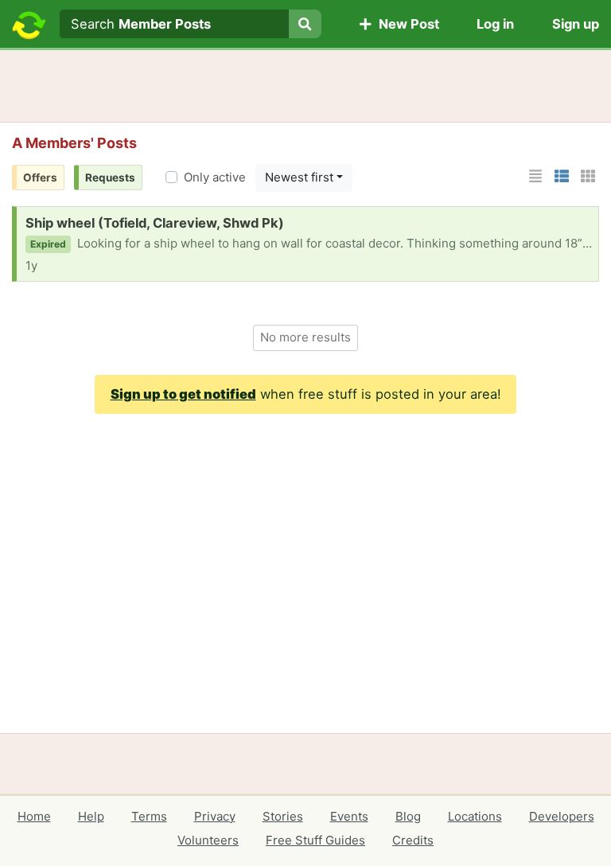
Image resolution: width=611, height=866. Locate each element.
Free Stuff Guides (315, 840)
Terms (149, 816)
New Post (405, 24)
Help (91, 816)
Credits (413, 840)
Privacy (214, 816)
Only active (215, 177)
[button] (535, 176)
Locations (475, 816)
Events (349, 816)
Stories (283, 816)
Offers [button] (40, 177)
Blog (408, 816)
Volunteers (208, 840)
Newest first (299, 177)
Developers (561, 816)
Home (34, 816)
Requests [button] (110, 177)
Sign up (575, 24)
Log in (495, 24)
